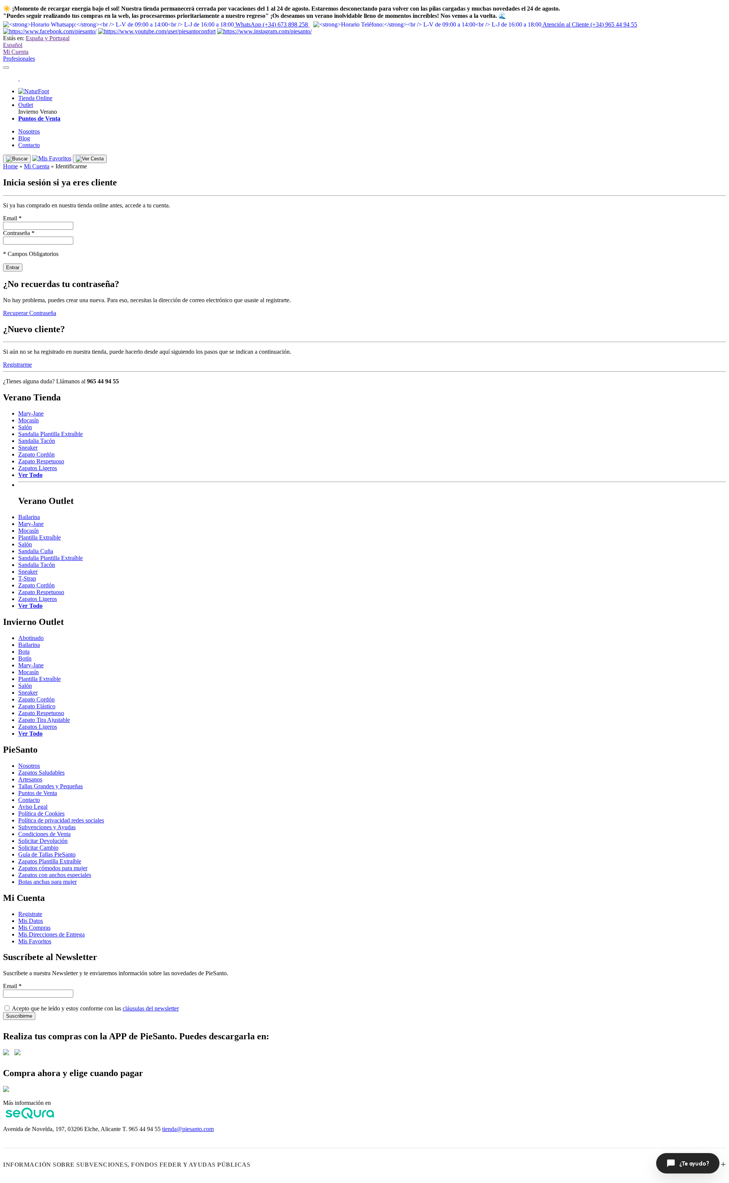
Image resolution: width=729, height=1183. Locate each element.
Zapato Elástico (36, 706)
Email (12, 218)
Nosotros (29, 131)
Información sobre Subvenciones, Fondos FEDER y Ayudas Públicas (126, 1164)
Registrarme (17, 364)
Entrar (12, 267)
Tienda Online (35, 98)
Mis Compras (34, 927)
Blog (24, 138)
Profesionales (19, 58)
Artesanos (30, 779)
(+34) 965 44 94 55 (590, 24)
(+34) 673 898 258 (272, 24)
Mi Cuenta (15, 52)
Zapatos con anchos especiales (54, 875)
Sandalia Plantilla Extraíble (50, 434)
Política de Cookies (41, 813)
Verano (48, 111)
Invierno (28, 111)
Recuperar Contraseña (29, 313)
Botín (25, 658)
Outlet (25, 105)
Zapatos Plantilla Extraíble (49, 861)
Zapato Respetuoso (41, 461)
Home (10, 166)
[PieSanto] (19, 78)
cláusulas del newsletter (151, 1008)
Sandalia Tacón (36, 441)
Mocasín (28, 420)
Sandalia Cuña (35, 551)
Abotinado (31, 638)
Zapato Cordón (36, 454)
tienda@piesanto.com (188, 1129)
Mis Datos (30, 921)
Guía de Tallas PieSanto (47, 854)
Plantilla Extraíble (39, 537)
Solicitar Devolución (43, 841)
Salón (25, 427)
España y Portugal (47, 38)
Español (12, 45)
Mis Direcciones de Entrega (51, 934)
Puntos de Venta (37, 793)
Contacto (29, 145)
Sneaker (28, 447)
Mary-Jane (31, 413)
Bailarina (29, 517)
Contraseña (19, 233)
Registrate (30, 914)
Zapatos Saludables (41, 772)
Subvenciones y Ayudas (47, 827)
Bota (24, 651)
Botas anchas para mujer (47, 882)
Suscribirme (19, 1016)
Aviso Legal (32, 806)
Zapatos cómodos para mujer (52, 868)
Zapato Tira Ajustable (44, 720)
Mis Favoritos (34, 941)
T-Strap (27, 578)
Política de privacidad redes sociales (61, 820)
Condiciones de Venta (44, 834)
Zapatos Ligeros (37, 468)
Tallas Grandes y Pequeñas (50, 786)
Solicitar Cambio (38, 847)
